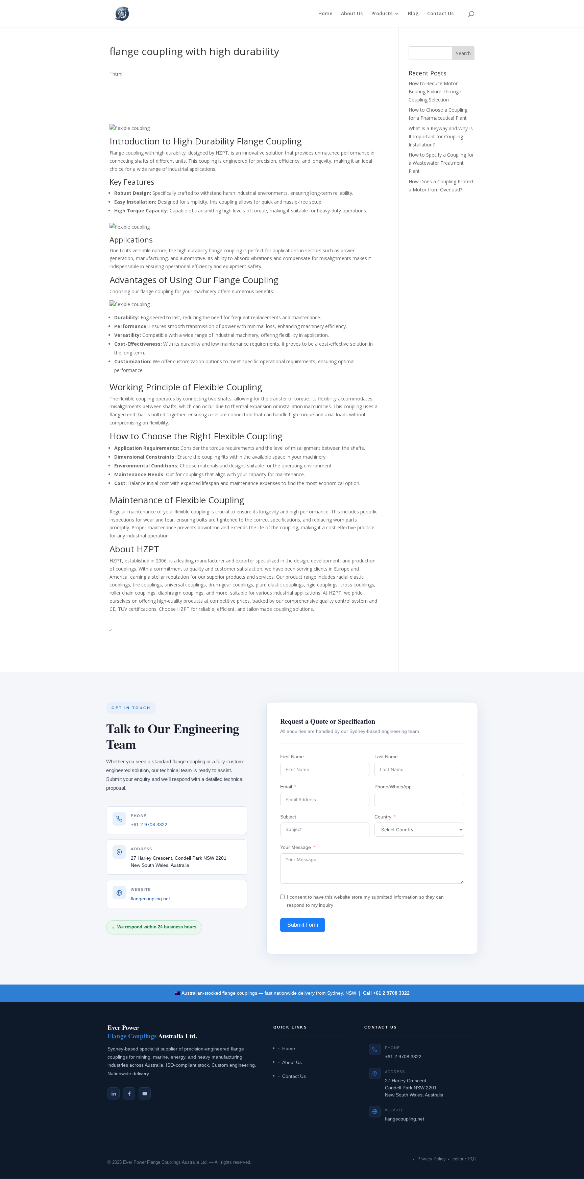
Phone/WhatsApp (393, 786)
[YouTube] (145, 1093)
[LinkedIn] (113, 1093)
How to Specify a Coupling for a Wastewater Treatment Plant (441, 163)
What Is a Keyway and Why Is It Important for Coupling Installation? (441, 136)
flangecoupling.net (150, 899)
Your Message (295, 847)
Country (382, 816)
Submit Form (302, 925)
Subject (288, 816)
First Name (292, 756)
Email (286, 786)
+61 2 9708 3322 (149, 825)
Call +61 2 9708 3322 (386, 993)
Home (325, 14)
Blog (413, 14)
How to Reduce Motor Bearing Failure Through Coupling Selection (435, 91)
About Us (352, 14)
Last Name (386, 756)
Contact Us (440, 14)
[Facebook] (129, 1093)
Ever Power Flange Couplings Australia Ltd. (165, 1162)
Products (381, 14)
